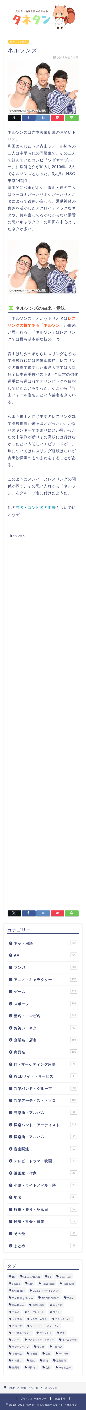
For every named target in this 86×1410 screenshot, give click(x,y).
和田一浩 (17, 1353)
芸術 (48, 1367)
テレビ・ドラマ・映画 (44, 1161)
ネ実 (62, 1333)
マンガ (45, 967)
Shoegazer (18, 1290)
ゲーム (45, 992)
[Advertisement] (43, 722)
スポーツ (45, 1004)
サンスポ (17, 1319)
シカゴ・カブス (38, 1319)
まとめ (44, 1246)
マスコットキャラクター (41, 1339)
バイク (15, 1339)
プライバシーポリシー (34, 1398)
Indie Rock (65, 1277)
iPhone (16, 1284)
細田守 (15, 1367)
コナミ (56, 1312)
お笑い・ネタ (44, 1028)
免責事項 (60, 1398)
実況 (48, 1353)
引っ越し (17, 1360)
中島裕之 (57, 1346)
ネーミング (46, 1333)
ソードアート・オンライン (44, 1326)
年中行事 (63, 1353)
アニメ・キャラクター (45, 980)
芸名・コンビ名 (18, 41)
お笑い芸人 (18, 536)
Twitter (70, 1298)
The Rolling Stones (22, 1298)
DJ (13, 1277)
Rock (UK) (68, 1284)
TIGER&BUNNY (50, 1298)
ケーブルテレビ (36, 1312)
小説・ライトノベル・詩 (44, 1185)
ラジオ (40, 1346)
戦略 (32, 1360)
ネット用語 (45, 943)
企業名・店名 (45, 1040)
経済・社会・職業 (44, 1221)
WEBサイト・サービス (44, 1076)
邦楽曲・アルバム (44, 1113)
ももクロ (57, 1305)
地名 (44, 1197)
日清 (45, 1360)
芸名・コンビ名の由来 (36, 508)
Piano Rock (48, 1284)
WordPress (18, 1305)
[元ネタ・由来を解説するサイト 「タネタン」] (43, 27)
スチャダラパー (63, 1319)
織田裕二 (32, 1367)
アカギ (15, 1312)
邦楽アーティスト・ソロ (45, 1100)
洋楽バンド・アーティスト (45, 1125)
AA (44, 955)
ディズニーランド (21, 1333)
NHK (30, 1284)
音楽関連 (44, 1149)
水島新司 (61, 1360)
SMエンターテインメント (46, 1290)
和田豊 (33, 1353)
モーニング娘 (69, 1339)
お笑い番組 (38, 1305)
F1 (49, 1277)
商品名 (45, 1052)
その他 (44, 1234)
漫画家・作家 (44, 1173)
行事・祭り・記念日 (44, 1209)
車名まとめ (65, 1367)
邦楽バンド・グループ (45, 1088)
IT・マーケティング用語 (44, 1064)
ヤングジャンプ (20, 1346)
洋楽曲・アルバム (44, 1137)
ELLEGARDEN (31, 1277)
